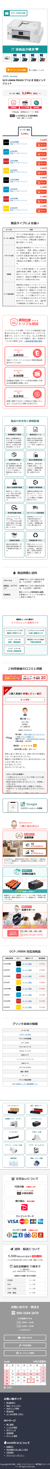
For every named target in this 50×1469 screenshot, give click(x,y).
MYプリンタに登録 (16, 70)
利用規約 (10, 1452)
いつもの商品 (11, 1427)
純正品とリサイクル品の (35, 640)
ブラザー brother (10, 76)
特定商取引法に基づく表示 (17, 1449)
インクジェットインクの (14, 631)
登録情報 (10, 1433)
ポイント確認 (11, 1436)
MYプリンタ (11, 1430)
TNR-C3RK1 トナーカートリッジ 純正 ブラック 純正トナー (30, 735)
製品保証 (10, 1411)
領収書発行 (10, 1402)
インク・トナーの (14, 640)
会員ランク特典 (12, 1408)
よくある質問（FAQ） (15, 1414)
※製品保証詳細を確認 (33, 341)
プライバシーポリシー (15, 1455)
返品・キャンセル (13, 1405)
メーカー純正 (27, 964)
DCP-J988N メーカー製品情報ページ (25, 1084)
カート (43, 144)
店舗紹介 (10, 1446)
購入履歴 (10, 1424)
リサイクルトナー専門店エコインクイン (32, 1465)
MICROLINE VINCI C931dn (36, 739)
